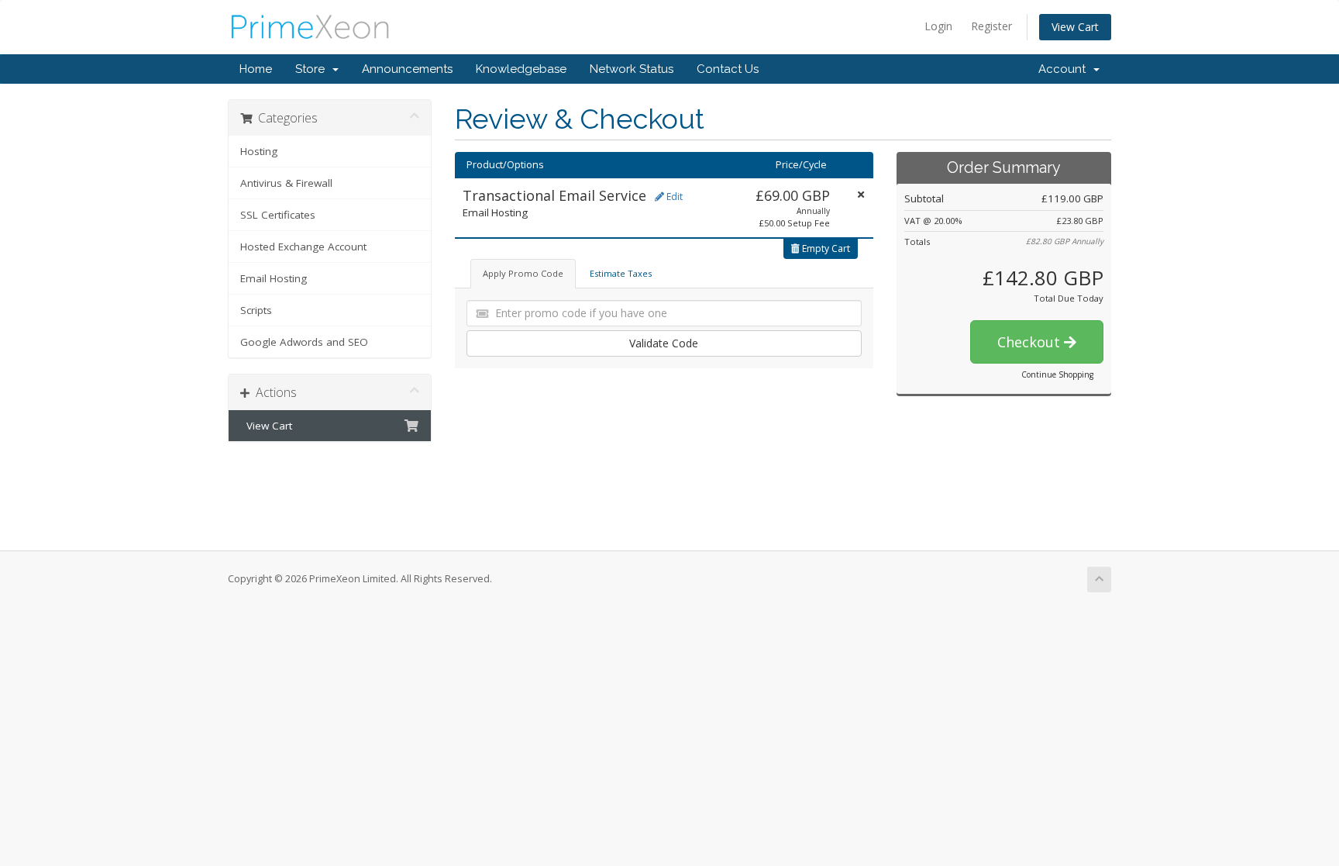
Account (1065, 69)
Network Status (631, 69)
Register (991, 26)
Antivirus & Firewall (286, 183)
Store (313, 69)
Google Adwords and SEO (304, 342)
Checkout (1030, 342)
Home (255, 69)
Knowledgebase (521, 69)
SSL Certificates (277, 215)
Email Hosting (273, 278)
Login (938, 26)
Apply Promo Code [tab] (523, 273)
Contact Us (728, 69)
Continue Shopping (1057, 374)
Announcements (407, 69)
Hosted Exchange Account (303, 247)
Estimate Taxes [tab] (621, 273)
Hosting (258, 151)
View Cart (1075, 26)
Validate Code (663, 343)
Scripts (256, 310)
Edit (673, 196)
